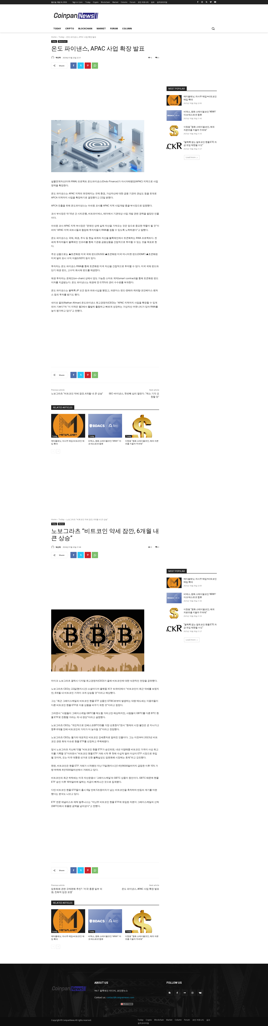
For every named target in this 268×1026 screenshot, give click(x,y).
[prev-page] (53, 451)
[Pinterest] (88, 65)
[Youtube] (215, 2)
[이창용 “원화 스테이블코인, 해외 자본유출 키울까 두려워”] (142, 426)
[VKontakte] (200, 993)
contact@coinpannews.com (120, 997)
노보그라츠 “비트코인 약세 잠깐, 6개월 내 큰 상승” (77, 393)
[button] (213, 28)
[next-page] (58, 451)
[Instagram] (202, 2)
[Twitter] (206, 2)
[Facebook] (198, 2)
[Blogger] (170, 993)
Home (54, 37)
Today (61, 37)
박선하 (58, 57)
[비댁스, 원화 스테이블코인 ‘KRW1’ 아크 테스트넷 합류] (105, 426)
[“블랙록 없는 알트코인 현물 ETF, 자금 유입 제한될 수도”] (174, 146)
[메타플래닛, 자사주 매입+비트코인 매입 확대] (68, 426)
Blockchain (63, 41)
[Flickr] (185, 993)
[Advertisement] (158, 16)
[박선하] (53, 57)
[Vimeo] (210, 2)
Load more (191, 157)
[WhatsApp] (95, 65)
